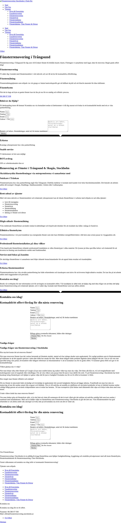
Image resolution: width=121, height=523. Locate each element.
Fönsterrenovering (16, 16)
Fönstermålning (15, 20)
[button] (60, 352)
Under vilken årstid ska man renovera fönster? (17, 393)
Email (2, 117)
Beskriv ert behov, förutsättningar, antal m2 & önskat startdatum (24, 131)
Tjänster (8, 9)
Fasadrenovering (15, 13)
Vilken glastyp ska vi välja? (10, 367)
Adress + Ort (5, 119)
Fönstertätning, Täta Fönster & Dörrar (23, 24)
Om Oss (8, 7)
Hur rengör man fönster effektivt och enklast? (17, 379)
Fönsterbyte (13, 18)
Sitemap (3, 522)
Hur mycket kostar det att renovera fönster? (16, 352)
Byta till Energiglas (16, 11)
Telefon (3, 114)
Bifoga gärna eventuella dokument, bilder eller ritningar (50, 333)
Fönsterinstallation (16, 22)
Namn (2, 112)
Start (6, 5)
